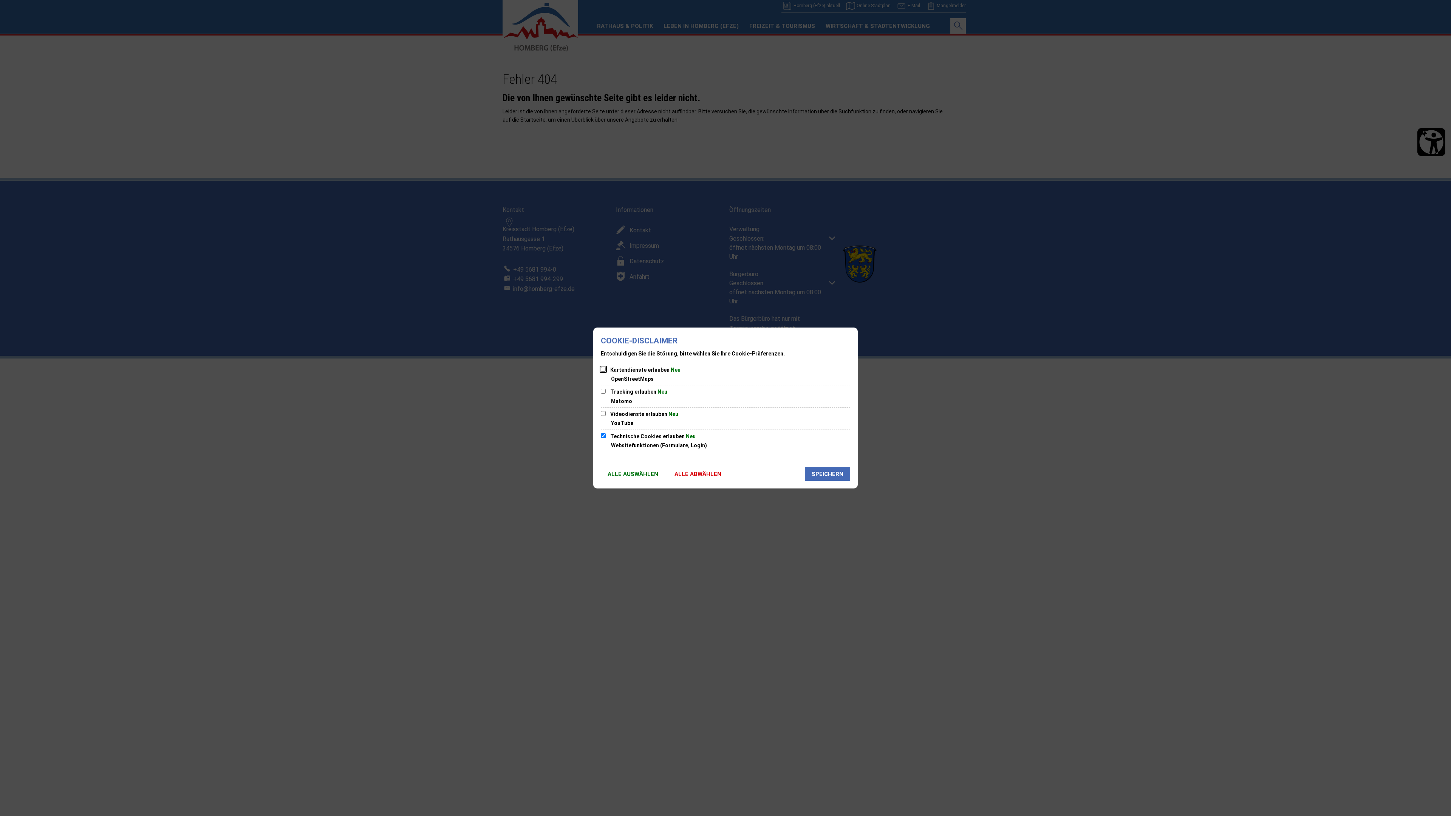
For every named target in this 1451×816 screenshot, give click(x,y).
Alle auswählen (633, 474)
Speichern (827, 474)
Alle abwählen (697, 474)
